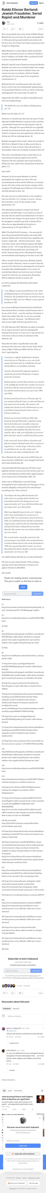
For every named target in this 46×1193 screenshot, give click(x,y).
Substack (12, 1188)
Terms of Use (33, 1159)
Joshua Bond (11, 1050)
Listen (41, 23)
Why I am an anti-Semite (13, 1115)
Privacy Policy (23, 1163)
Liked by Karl (12, 1031)
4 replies (12, 1070)
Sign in (41, 3)
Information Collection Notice (27, 1161)
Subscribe (33, 3)
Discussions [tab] (18, 1091)
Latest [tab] (10, 1091)
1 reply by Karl (14, 1043)
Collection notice (34, 1178)
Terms (24, 1178)
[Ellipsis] (43, 1028)
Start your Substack (17, 1183)
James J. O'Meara (12, 1028)
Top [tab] (4, 1091)
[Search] (42, 1091)
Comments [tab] (7, 1009)
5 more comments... (9, 1080)
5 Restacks (26, 986)
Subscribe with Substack (24, 1154)
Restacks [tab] (16, 1009)
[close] (40, 1118)
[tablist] (11, 1008)
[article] (23, 1103)
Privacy (18, 1178)
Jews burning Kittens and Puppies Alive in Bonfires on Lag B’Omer (17, 1098)
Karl (8, 22)
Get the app (33, 1183)
